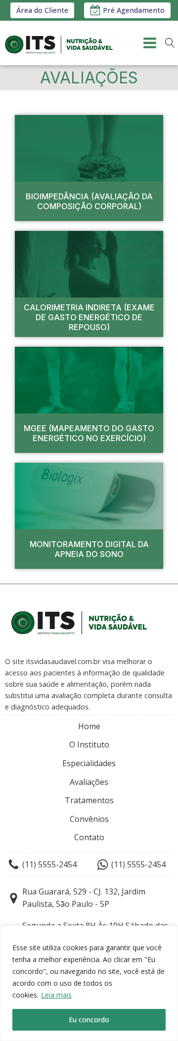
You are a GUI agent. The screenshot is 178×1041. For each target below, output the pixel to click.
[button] (127, 10)
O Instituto (89, 744)
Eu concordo (89, 1019)
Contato (89, 837)
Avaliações (89, 782)
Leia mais (56, 995)
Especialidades (89, 763)
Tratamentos (89, 800)
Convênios (89, 819)
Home (89, 726)
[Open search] (170, 42)
